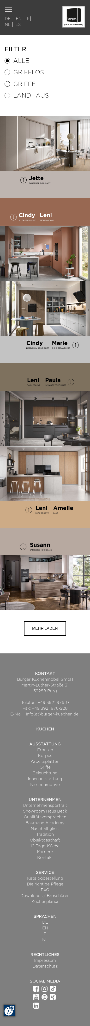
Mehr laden (45, 628)
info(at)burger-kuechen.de (52, 714)
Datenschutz (45, 966)
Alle (21, 60)
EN (19, 18)
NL (8, 24)
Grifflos (28, 72)
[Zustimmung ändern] (9, 1010)
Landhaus (31, 95)
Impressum (45, 960)
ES (18, 24)
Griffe (24, 83)
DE (8, 18)
